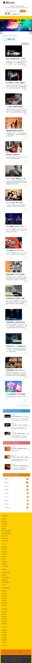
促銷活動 (4, 642)
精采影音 (4, 600)
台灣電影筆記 (7, 507)
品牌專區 (4, 640)
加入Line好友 (12, 652)
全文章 (22, 11)
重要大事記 (5, 523)
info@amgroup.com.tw (18, 657)
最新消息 (6, 482)
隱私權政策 (5, 535)
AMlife (6, 496)
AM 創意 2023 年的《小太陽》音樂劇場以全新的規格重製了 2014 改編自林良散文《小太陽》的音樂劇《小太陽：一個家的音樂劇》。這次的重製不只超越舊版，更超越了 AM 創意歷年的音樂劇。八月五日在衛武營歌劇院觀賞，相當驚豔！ (19, 419)
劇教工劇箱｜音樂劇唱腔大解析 (19, 448)
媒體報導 (6, 478)
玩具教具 (4, 632)
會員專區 (19, 652)
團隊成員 (4, 521)
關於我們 (5, 516)
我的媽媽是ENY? (6, 582)
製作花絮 (6, 504)
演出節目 (4, 593)
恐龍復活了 (5, 580)
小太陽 (3, 584)
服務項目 (4, 528)
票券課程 (4, 630)
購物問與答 (5, 538)
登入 (18, 14)
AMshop (5, 627)
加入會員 (14, 14)
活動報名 (4, 616)
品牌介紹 (4, 595)
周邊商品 (4, 598)
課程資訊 (4, 614)
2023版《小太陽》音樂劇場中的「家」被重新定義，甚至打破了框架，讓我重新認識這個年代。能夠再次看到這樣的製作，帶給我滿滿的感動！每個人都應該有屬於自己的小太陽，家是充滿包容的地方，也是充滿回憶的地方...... (19, 428)
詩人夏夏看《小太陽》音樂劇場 (19, 425)
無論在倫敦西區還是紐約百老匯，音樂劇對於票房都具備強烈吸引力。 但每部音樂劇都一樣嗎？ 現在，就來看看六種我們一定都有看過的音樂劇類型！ (19, 460)
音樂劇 (4, 569)
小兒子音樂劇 (5, 577)
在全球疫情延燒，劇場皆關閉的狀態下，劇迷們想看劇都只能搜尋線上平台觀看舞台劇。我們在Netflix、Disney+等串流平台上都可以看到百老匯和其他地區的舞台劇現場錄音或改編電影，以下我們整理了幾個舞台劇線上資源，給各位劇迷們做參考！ (19, 468)
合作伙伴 (4, 526)
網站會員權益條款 (6, 533)
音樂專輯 (4, 635)
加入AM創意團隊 (6, 531)
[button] (2, 26)
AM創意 (5, 35)
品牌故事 (4, 519)
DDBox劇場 (5, 540)
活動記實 (6, 500)
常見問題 (4, 605)
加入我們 (5, 652)
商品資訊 (6, 493)
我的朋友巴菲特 (6, 572)
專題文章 (11, 39)
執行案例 (6, 489)
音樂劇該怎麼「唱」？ (16, 450)
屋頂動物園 (5, 588)
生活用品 (4, 637)
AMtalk (10, 35)
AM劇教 (4, 609)
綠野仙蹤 (4, 575)
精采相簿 (4, 603)
